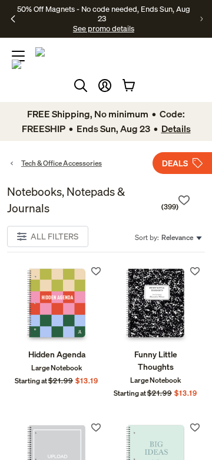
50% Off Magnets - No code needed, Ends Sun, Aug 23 (103, 14)
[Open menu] (18, 56)
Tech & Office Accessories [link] (61, 163)
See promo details (103, 28)
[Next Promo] (201, 18)
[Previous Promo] (12, 18)
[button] (104, 85)
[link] (56, 305)
